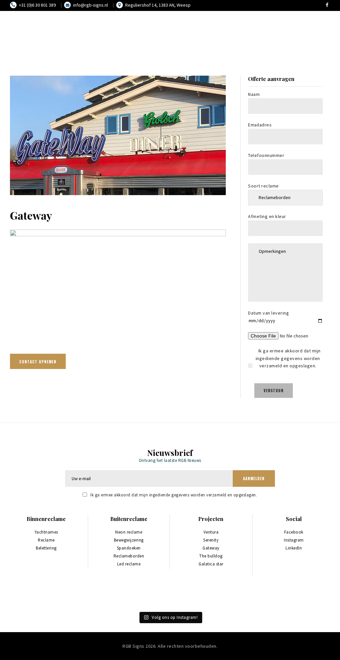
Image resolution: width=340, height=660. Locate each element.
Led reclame (129, 564)
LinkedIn (294, 548)
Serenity (210, 540)
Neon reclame (128, 532)
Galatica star (211, 564)
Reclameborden (129, 556)
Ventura (211, 532)
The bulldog (211, 556)
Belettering (46, 548)
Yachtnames (46, 532)
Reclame (46, 540)
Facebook (293, 532)
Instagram (294, 540)
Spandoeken (129, 548)
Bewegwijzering (129, 540)
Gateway (211, 548)
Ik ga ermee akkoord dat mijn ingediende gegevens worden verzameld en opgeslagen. (173, 495)
